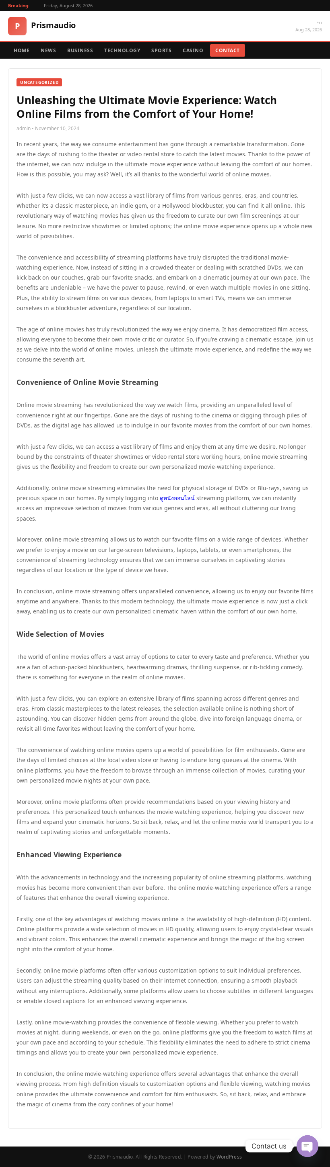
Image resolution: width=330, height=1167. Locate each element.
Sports (161, 50)
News (48, 50)
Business (80, 50)
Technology (122, 50)
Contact (227, 50)
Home (21, 50)
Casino (193, 50)
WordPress (229, 1156)
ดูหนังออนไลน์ (177, 498)
